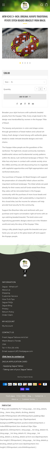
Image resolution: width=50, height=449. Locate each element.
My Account (7, 326)
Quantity (7, 89)
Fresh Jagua (10, 396)
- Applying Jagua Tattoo (12, 366)
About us (6, 290)
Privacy (5, 309)
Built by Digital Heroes (25, 377)
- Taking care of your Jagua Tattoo (17, 369)
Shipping (6, 293)
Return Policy (8, 312)
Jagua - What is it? (10, 287)
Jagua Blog (7, 305)
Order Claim (7, 315)
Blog (29, 396)
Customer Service (10, 296)
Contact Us (39, 396)
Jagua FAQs (7, 302)
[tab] (20, 63)
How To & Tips (8, 299)
